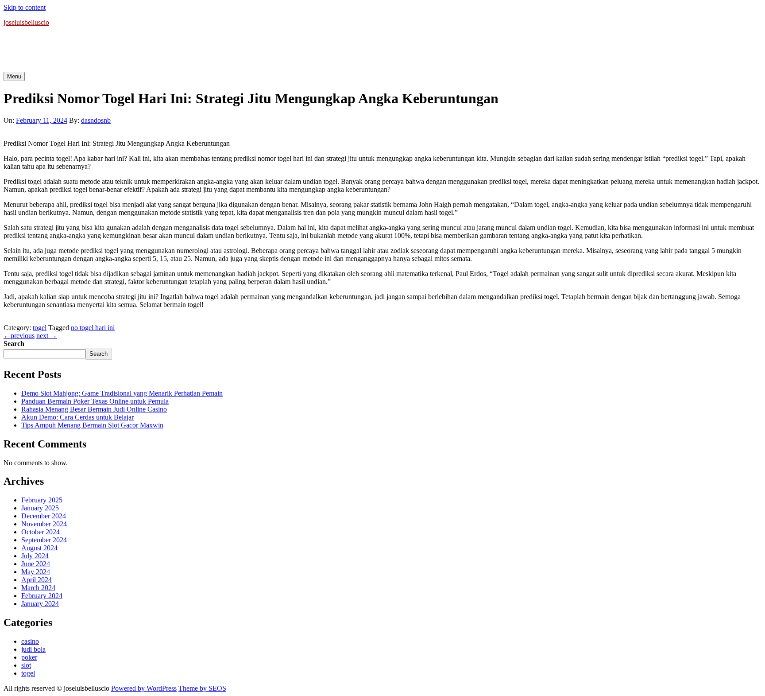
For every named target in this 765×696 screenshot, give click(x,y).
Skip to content (25, 7)
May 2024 (35, 571)
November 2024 (44, 524)
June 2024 (35, 564)
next (46, 335)
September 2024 (44, 540)
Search (14, 343)
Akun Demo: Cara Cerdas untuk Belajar (77, 417)
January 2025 (40, 508)
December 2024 (43, 516)
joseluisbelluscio (26, 22)
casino (30, 641)
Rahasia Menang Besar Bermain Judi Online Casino (94, 409)
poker (29, 657)
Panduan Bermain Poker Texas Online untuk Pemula (95, 401)
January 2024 (40, 603)
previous (19, 335)
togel (39, 327)
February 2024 (41, 595)
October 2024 (40, 532)
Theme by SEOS (202, 688)
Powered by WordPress (144, 688)
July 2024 (35, 556)
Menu (14, 76)
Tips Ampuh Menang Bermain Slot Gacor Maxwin (92, 425)
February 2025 (41, 500)
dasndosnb (96, 120)
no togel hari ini (93, 327)
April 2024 (36, 579)
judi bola (33, 649)
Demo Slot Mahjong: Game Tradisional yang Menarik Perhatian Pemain (122, 393)
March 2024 (38, 587)
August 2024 (39, 548)
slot (26, 665)
